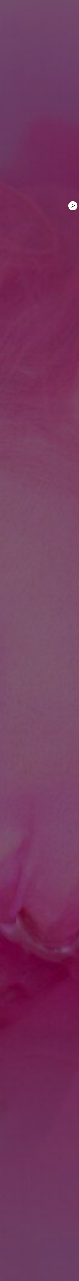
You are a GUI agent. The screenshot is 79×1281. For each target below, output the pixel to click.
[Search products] (73, 206)
